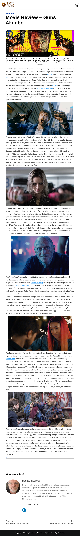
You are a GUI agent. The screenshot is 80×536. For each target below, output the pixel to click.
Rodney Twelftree (31, 480)
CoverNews (51, 533)
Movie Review (9, 13)
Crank (49, 74)
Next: (62, 522)
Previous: (17, 522)
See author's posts (32, 504)
